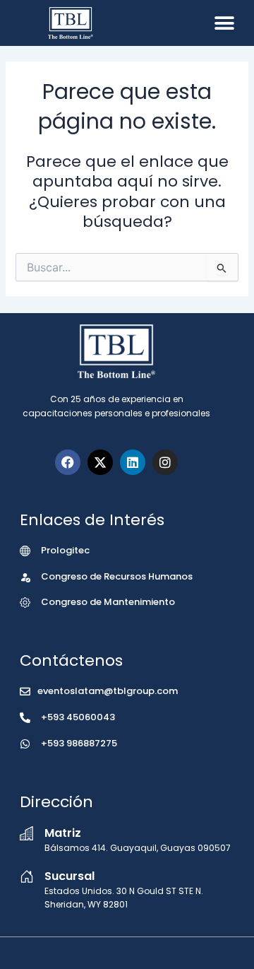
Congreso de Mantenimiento (108, 602)
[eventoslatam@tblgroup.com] (25, 691)
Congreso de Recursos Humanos (117, 576)
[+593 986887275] (25, 744)
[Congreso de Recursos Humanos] (25, 577)
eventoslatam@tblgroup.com (107, 691)
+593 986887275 (79, 743)
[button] (224, 23)
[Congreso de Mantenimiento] (25, 602)
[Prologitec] (25, 551)
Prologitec (65, 550)
